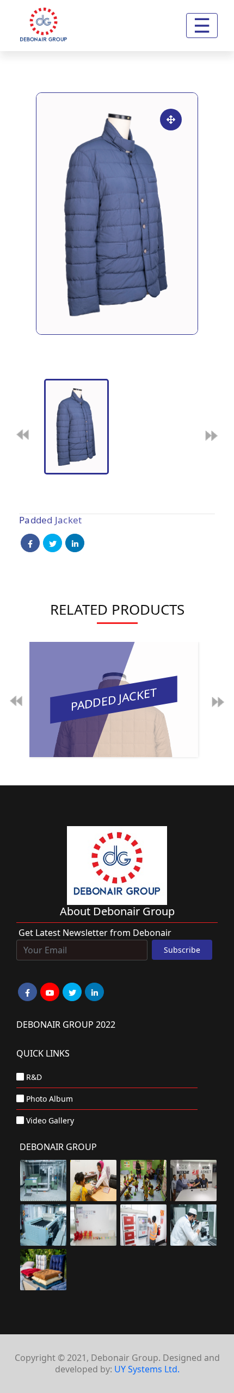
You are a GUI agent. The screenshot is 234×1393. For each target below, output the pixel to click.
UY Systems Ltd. (147, 1369)
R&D (34, 1077)
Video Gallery (50, 1120)
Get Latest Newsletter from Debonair (95, 933)
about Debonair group (117, 911)
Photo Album (49, 1099)
